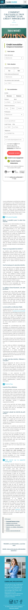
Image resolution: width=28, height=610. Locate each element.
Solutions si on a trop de (11, 523)
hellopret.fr (18, 509)
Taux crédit (17, 5)
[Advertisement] (14, 191)
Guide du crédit (10, 5)
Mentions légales (14, 608)
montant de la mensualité (19, 310)
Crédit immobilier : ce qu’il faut (13, 525)
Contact (20, 606)
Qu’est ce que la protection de (13, 530)
